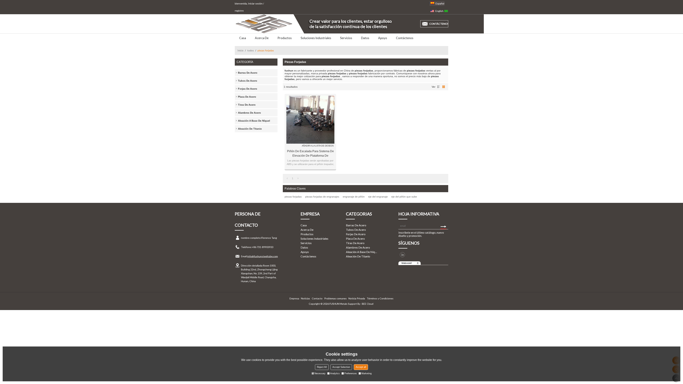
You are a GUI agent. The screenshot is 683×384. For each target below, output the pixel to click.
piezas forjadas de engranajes (322, 196)
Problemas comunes (335, 298)
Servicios (346, 38)
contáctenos (438, 23)
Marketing (366, 373)
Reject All (322, 367)
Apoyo (382, 38)
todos (250, 50)
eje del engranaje (378, 196)
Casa (242, 38)
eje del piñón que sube (404, 196)
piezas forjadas (293, 196)
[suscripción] (443, 225)
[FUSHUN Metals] (264, 23)
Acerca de (262, 38)
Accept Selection (341, 367)
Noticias (305, 298)
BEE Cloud (367, 304)
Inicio (240, 50)
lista (438, 87)
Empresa (294, 298)
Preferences (350, 373)
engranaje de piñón (354, 196)
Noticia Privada (356, 298)
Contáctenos (404, 38)
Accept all (361, 367)
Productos (284, 38)
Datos (365, 38)
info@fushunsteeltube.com (262, 256)
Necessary (319, 373)
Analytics (335, 373)
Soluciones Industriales (316, 38)
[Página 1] (287, 178)
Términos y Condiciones (380, 298)
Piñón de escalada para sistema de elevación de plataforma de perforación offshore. (310, 154)
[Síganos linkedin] (402, 254)
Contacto (317, 298)
